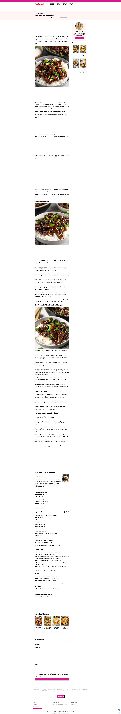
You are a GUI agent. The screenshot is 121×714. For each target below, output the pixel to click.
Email (36, 669)
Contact (73, 704)
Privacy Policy (36, 706)
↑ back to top (60, 696)
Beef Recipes (58, 4)
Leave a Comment (63, 17)
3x (68, 511)
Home (46, 4)
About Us (35, 704)
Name (36, 664)
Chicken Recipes (65, 4)
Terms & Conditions (37, 708)
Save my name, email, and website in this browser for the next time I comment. (52, 675)
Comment (37, 647)
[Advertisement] (52, 28)
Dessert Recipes (52, 4)
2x (66, 511)
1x (64, 511)
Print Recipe (65, 482)
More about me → (79, 37)
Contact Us (71, 4)
